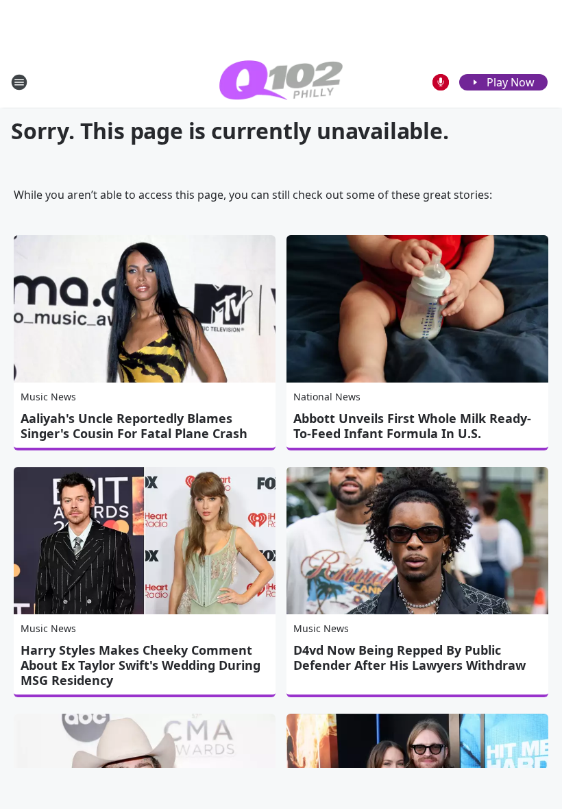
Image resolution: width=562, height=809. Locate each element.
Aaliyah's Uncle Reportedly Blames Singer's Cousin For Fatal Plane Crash (134, 426)
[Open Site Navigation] (19, 82)
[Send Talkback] (440, 82)
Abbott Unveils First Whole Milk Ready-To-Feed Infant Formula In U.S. (412, 426)
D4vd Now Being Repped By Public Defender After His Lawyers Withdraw (409, 657)
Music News (48, 396)
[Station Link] (281, 82)
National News (327, 396)
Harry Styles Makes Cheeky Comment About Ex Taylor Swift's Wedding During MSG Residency (140, 665)
